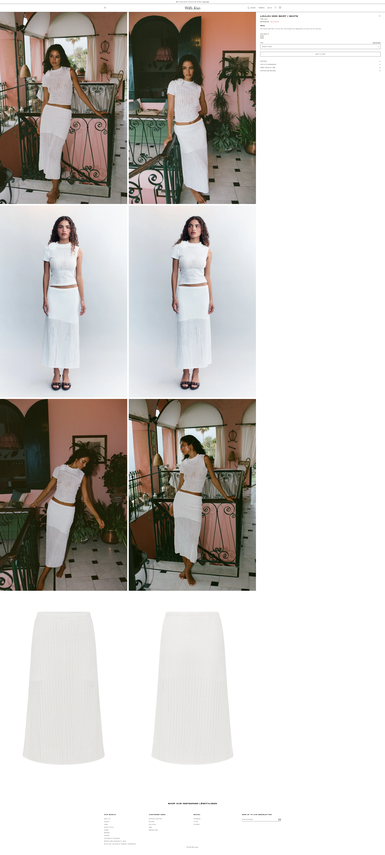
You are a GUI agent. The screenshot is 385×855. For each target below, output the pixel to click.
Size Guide (152, 824)
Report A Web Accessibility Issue (115, 841)
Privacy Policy (109, 827)
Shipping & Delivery (155, 819)
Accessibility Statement (112, 838)
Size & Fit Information (268, 64)
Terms (106, 824)
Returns (151, 821)
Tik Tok (196, 821)
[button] (251, 8)
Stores (106, 830)
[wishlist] (275, 8)
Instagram (197, 819)
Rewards (107, 832)
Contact (107, 821)
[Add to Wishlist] (379, 16)
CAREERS (106, 835)
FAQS (150, 827)
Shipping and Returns (268, 71)
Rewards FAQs (153, 830)
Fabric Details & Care (267, 67)
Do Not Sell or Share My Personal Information (120, 844)
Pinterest (197, 824)
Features (263, 61)
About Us (107, 819)
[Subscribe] (279, 819)
